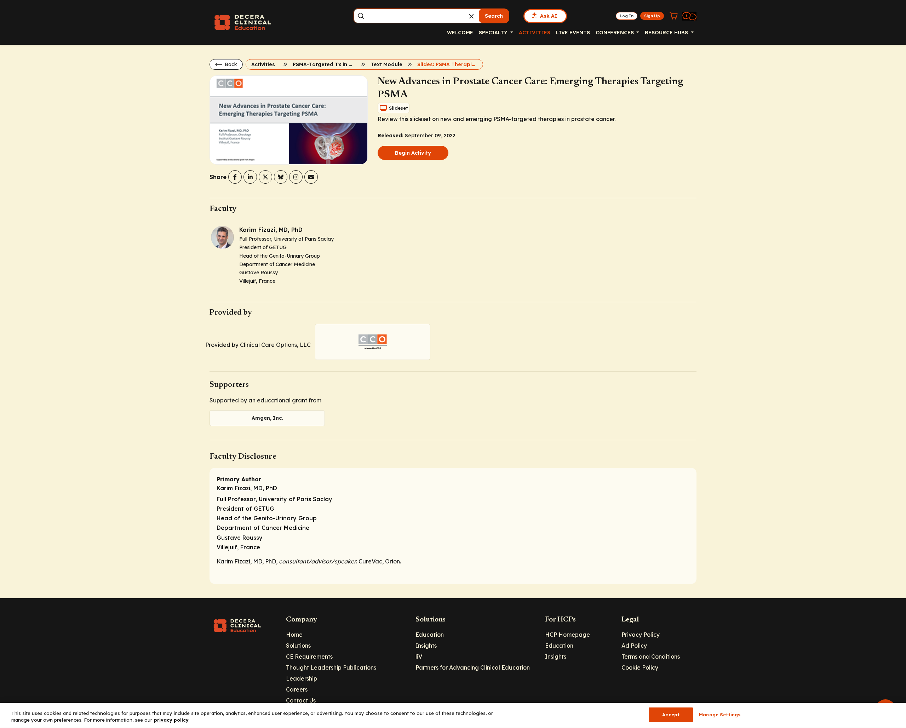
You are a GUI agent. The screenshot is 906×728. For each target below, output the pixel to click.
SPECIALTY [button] (494, 32)
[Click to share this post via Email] (311, 177)
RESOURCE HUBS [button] (667, 32)
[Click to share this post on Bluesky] (280, 177)
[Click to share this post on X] (265, 177)
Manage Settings (719, 714)
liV (418, 656)
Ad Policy (634, 645)
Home (294, 634)
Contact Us (301, 700)
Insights (426, 645)
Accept (671, 714)
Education (429, 634)
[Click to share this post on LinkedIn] (250, 177)
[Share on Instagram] (296, 177)
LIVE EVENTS (573, 32)
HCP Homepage (567, 634)
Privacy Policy (640, 634)
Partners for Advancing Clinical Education (472, 667)
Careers (297, 689)
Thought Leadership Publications (331, 667)
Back (230, 64)
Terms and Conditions (650, 656)
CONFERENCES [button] (615, 32)
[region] (453, 715)
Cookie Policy (639, 667)
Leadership (301, 678)
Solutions (298, 645)
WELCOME (460, 32)
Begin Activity (413, 153)
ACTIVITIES (534, 32)
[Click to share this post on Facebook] (235, 177)
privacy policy (171, 720)
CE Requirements (309, 656)
